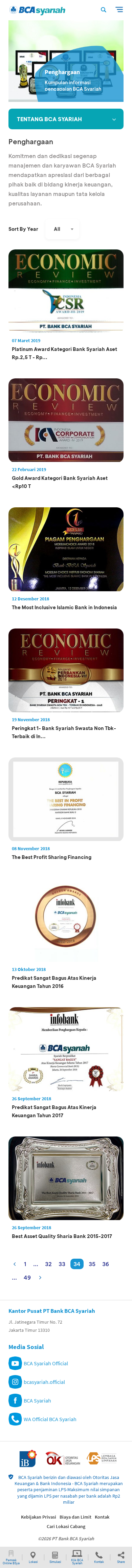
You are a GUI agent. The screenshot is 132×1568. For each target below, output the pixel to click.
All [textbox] (57, 229)
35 (92, 1263)
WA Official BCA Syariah (50, 1419)
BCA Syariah (37, 1400)
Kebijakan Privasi (38, 1517)
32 (48, 1263)
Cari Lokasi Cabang (66, 1526)
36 (105, 1263)
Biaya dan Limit (75, 1517)
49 (27, 1277)
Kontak (102, 1517)
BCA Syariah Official (46, 1363)
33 (62, 1263)
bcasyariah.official (44, 1381)
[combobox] (62, 229)
